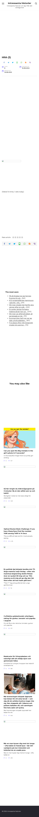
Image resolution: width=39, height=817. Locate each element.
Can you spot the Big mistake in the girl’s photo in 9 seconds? (18, 452)
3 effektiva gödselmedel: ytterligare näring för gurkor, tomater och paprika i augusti (19, 618)
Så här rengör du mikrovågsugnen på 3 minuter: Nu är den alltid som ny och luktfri (19, 491)
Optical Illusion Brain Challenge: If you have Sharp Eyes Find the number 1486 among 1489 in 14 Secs (19, 531)
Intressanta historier (19, 3)
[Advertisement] (19, 34)
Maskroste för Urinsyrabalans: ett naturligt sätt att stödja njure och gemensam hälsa (17, 658)
